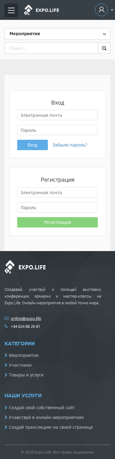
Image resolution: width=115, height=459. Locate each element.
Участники (20, 365)
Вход (32, 145)
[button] (102, 10)
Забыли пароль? (70, 145)
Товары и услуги (26, 375)
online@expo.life (26, 318)
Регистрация (57, 222)
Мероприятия (24, 355)
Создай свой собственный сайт (42, 407)
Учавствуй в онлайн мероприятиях (46, 417)
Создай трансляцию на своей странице (51, 427)
